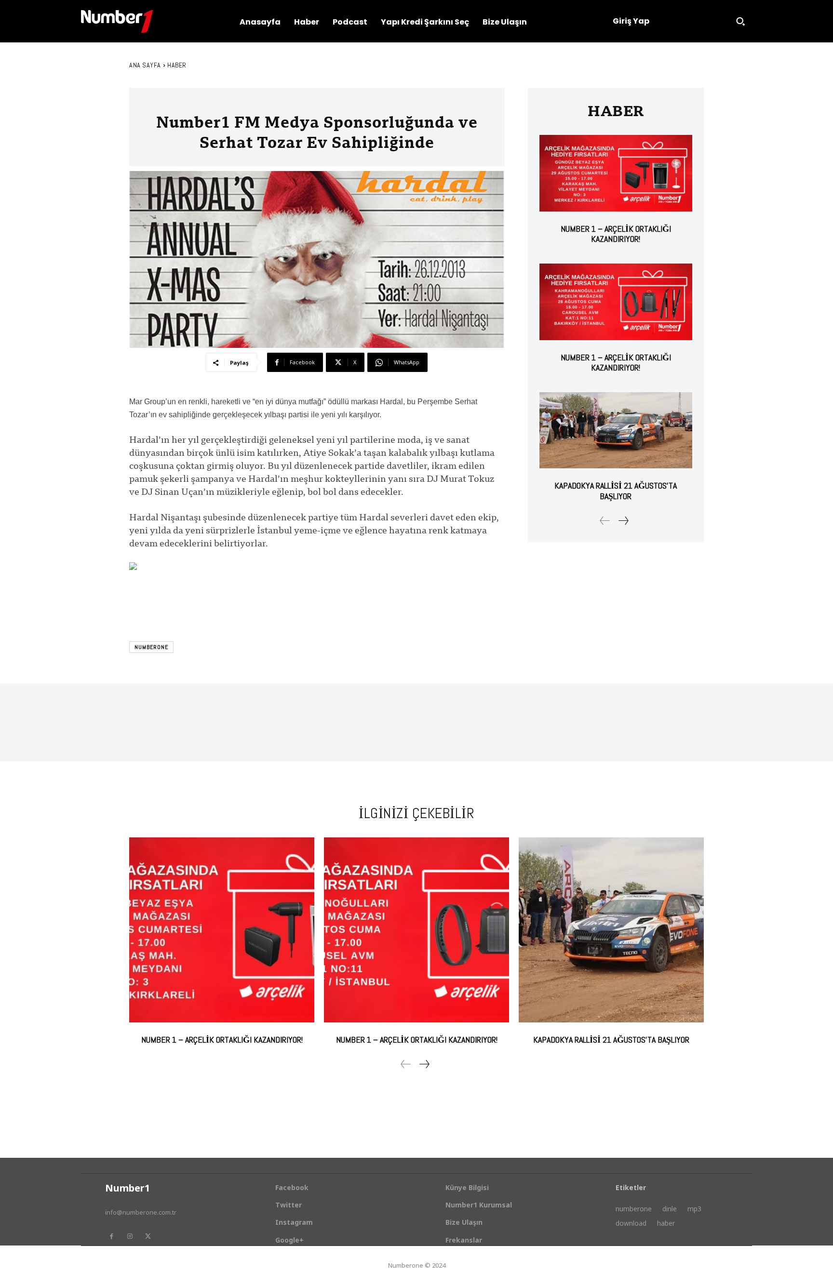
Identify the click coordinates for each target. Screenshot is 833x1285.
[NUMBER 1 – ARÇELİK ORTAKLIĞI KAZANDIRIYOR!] (615, 173)
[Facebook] (111, 1236)
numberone (151, 647)
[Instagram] (129, 1236)
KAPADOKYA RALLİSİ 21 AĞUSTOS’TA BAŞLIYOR (615, 491)
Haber (177, 65)
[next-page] (623, 521)
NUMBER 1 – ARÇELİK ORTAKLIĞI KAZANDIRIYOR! (616, 234)
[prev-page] (605, 521)
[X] (148, 1236)
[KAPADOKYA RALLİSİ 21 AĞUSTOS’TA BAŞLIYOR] (615, 430)
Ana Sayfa (145, 65)
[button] (740, 21)
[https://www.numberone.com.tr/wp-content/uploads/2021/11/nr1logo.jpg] (117, 21)
